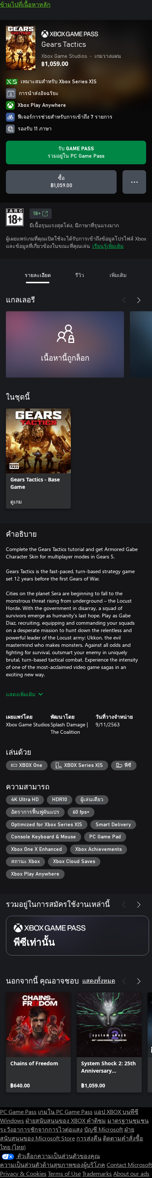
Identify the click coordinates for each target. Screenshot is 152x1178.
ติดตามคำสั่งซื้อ (123, 1138)
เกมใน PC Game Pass (65, 1111)
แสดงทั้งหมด (98, 980)
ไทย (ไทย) (13, 1147)
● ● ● (134, 182)
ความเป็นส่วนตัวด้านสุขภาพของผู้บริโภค (52, 1164)
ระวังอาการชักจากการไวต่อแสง (41, 1129)
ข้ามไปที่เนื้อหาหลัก (25, 4)
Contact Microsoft (129, 1164)
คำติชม (96, 1120)
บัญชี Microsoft (103, 1129)
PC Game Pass (18, 1111)
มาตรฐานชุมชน (128, 1120)
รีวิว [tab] (79, 274)
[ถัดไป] (138, 300)
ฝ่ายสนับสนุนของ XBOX (56, 1120)
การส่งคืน (88, 1138)
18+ (37, 213)
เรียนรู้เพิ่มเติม (108, 245)
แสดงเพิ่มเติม (20, 694)
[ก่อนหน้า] (124, 300)
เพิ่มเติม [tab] (118, 274)
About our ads (131, 1173)
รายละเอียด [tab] (38, 274)
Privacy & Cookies (23, 1173)
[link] (38, 459)
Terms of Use (64, 1173)
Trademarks (97, 1173)
